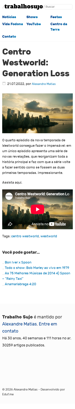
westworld (48, 236)
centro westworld (25, 236)
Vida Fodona (12, 24)
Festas (56, 17)
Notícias (9, 17)
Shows (32, 17)
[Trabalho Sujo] (24, 7)
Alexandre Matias (44, 84)
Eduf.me (8, 394)
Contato (9, 36)
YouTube (33, 24)
